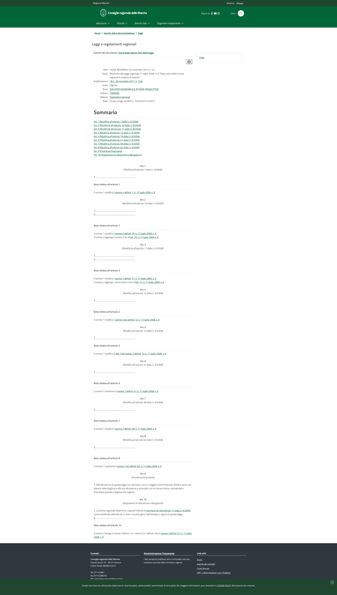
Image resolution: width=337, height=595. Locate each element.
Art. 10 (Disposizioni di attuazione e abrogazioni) (118, 155)
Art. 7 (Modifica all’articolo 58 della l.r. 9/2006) (117, 144)
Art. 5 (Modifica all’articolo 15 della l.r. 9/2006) (117, 136)
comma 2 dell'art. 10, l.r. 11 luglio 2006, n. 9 (135, 233)
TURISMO (114, 93)
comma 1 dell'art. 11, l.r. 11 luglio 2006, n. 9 (135, 278)
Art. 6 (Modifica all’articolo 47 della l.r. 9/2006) (117, 140)
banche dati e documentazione (119, 33)
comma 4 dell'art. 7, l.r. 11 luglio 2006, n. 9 (135, 192)
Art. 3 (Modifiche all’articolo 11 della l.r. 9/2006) (117, 129)
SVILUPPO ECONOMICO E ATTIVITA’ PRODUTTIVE (134, 89)
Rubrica (230, 3)
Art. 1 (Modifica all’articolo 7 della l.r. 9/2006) (116, 121)
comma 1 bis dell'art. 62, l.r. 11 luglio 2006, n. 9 (139, 466)
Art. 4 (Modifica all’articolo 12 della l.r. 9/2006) (117, 132)
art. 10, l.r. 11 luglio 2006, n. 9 (144, 237)
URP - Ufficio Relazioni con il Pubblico (213, 572)
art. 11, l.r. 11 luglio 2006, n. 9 (150, 282)
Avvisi (199, 559)
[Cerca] (241, 13)
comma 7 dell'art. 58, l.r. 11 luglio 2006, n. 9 (135, 429)
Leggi (201, 57)
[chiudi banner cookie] (332, 582)
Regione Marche (101, 3)
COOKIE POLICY (224, 585)
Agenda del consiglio (206, 564)
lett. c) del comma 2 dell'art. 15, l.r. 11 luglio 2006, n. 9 (141, 353)
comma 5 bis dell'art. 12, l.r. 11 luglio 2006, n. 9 (137, 320)
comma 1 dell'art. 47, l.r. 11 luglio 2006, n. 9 (137, 391)
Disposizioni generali (120, 97)
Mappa (239, 3)
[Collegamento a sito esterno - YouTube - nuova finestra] (215, 13)
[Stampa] (189, 61)
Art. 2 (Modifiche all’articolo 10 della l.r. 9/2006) (117, 125)
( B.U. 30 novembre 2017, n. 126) (126, 81)
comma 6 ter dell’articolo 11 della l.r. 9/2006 (168, 510)
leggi (140, 33)
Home (97, 33)
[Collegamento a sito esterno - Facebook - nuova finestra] (212, 13)
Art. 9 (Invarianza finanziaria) (108, 151)
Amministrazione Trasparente (159, 553)
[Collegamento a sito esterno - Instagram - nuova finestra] (218, 13)
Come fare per (203, 568)
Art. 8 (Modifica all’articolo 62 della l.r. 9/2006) (117, 147)
